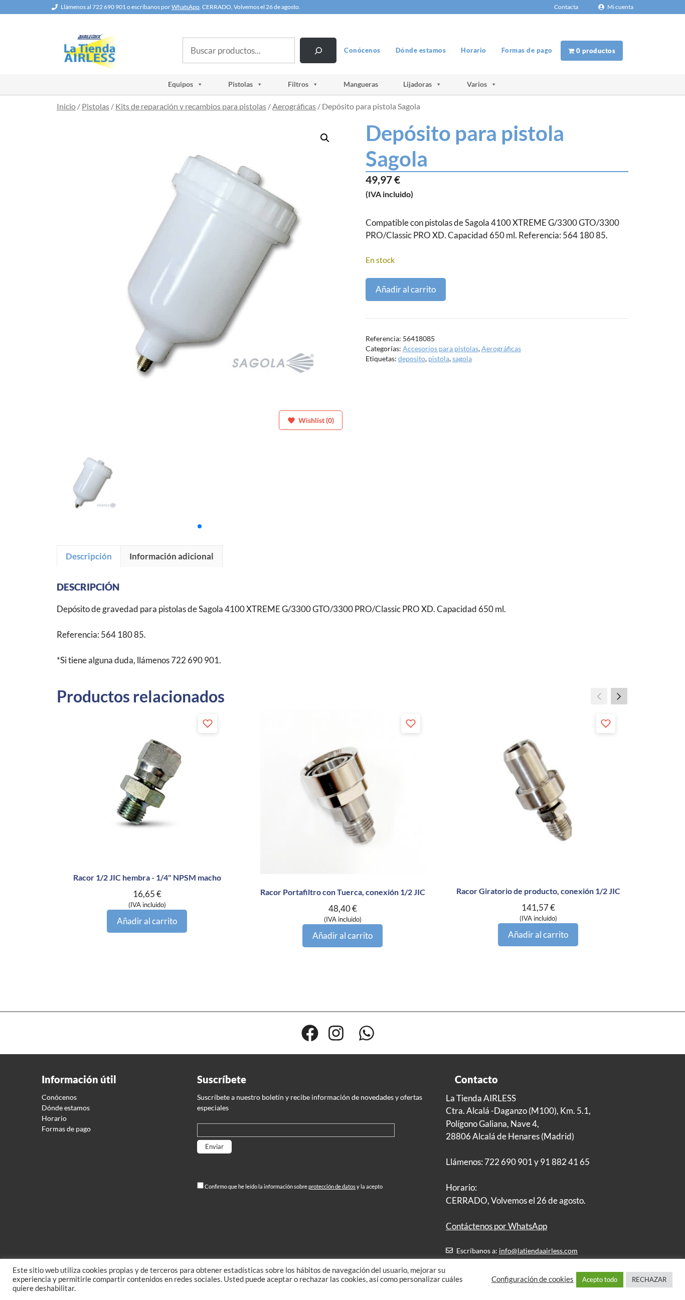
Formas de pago (527, 50)
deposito (411, 359)
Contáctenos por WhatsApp (496, 1226)
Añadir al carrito (406, 289)
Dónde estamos (421, 50)
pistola (438, 359)
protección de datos (332, 1186)
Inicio (66, 106)
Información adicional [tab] (171, 556)
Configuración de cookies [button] (532, 1279)
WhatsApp (186, 7)
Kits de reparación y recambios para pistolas (190, 106)
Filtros (298, 84)
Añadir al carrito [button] (147, 921)
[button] (325, 138)
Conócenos (362, 50)
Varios (477, 84)
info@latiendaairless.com (538, 1250)
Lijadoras (417, 84)
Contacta (566, 7)
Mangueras (361, 84)
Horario (473, 50)
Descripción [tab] (89, 556)
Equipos (180, 84)
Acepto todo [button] (599, 1279)
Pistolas (240, 84)
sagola (462, 359)
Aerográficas (294, 106)
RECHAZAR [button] (649, 1279)
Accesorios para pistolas (440, 349)
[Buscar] (318, 50)
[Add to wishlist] (207, 723)
